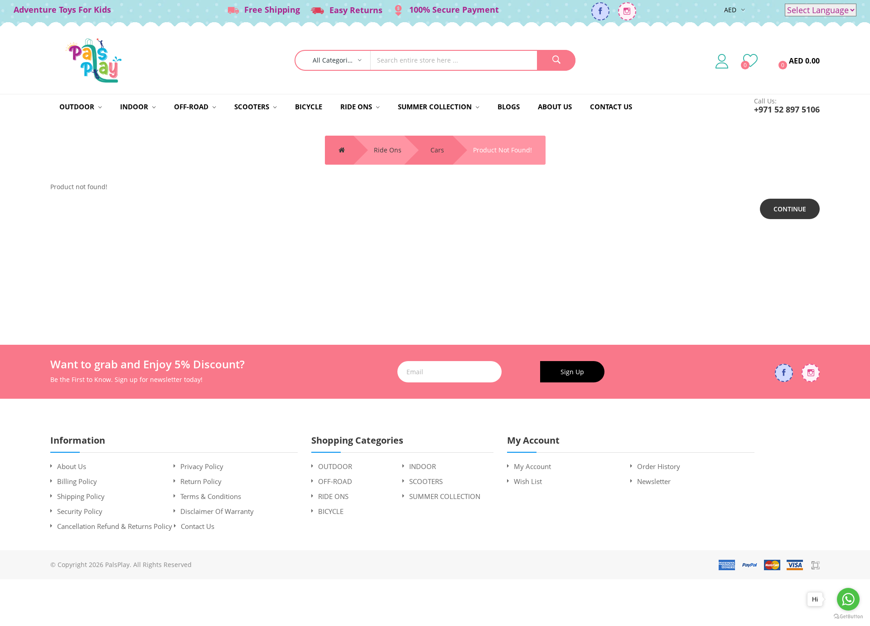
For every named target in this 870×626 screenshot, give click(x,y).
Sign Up (572, 371)
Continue (789, 209)
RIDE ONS (333, 496)
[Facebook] (600, 11)
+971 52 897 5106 (787, 109)
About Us (71, 466)
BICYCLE (330, 511)
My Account (532, 466)
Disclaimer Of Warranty (217, 511)
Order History (658, 466)
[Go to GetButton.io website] (848, 617)
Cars (437, 150)
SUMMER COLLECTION (444, 496)
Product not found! (502, 150)
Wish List (528, 481)
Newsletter (654, 481)
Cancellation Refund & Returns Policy (114, 526)
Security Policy (79, 511)
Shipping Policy (81, 496)
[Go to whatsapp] (848, 599)
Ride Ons (387, 150)
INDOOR (422, 466)
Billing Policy (77, 481)
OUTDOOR (335, 466)
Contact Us (197, 526)
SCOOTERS (426, 481)
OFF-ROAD (335, 481)
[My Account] (722, 60)
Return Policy (201, 481)
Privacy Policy (201, 466)
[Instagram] (627, 11)
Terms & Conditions (210, 496)
